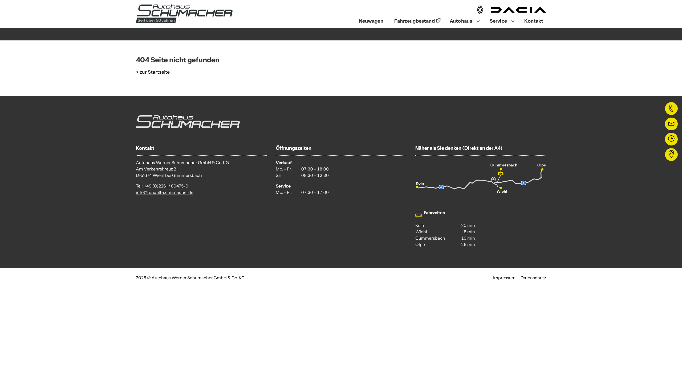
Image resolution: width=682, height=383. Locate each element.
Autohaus (461, 21)
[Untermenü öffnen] (478, 21)
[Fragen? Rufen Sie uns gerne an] (671, 108)
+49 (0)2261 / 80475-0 (166, 186)
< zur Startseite (153, 72)
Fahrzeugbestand (414, 21)
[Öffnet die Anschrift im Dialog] (671, 154)
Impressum (504, 277)
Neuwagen (371, 21)
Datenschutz (533, 277)
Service (498, 21)
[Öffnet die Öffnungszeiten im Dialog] (671, 139)
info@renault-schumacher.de (164, 192)
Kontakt (533, 21)
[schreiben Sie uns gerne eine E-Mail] (671, 124)
